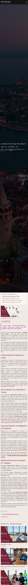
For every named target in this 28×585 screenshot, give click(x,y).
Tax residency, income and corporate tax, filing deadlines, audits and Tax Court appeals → (14, 327)
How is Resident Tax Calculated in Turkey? (10, 298)
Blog (6, 149)
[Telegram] (25, 578)
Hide (15, 294)
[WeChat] (25, 582)
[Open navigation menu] (26, 2)
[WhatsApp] (25, 574)
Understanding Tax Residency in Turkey (11, 296)
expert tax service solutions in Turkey (17, 484)
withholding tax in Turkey (20, 416)
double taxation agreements (18, 421)
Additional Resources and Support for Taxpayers (11, 302)
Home (2, 149)
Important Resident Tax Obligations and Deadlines (12, 300)
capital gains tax (5, 419)
